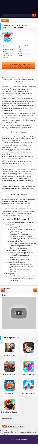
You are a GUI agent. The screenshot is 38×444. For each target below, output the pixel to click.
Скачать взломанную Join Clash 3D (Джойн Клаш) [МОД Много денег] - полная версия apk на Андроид (20, 65)
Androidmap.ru (23, 439)
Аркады (20, 51)
